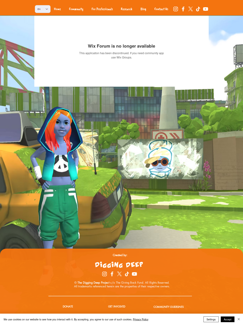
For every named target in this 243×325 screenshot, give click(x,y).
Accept (227, 319)
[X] (190, 9)
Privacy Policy (140, 319)
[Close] (239, 319)
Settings (211, 319)
